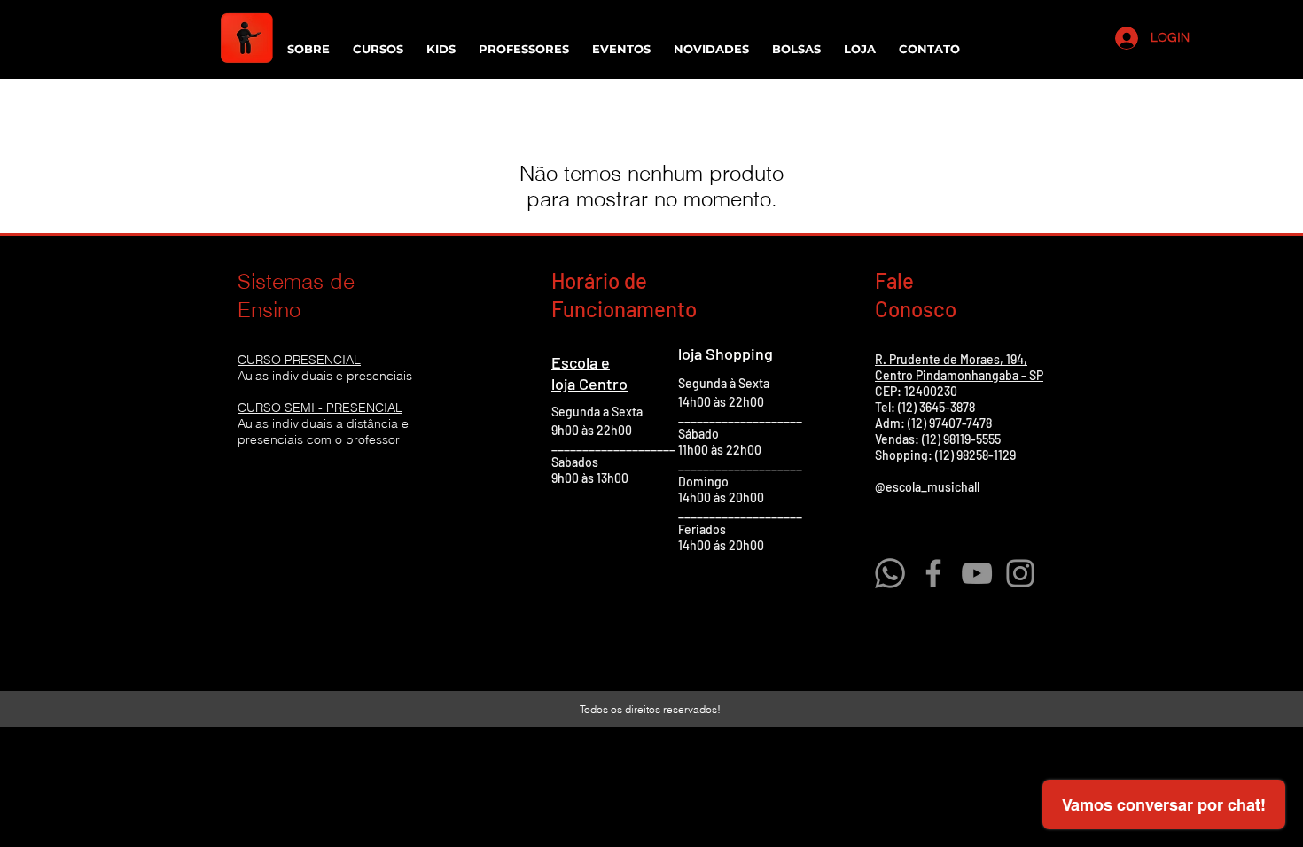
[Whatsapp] (890, 573)
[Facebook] (933, 573)
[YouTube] (976, 573)
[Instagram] (1020, 573)
